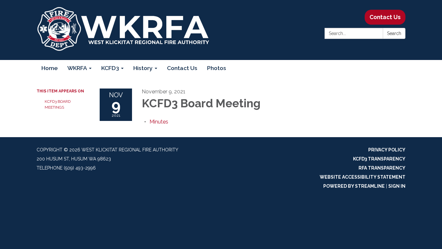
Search (394, 33)
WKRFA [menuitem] (77, 68)
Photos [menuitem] (216, 68)
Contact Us (385, 17)
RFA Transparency (382, 168)
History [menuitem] (143, 68)
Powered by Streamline (354, 186)
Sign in (396, 186)
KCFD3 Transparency (379, 158)
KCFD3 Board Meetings (58, 104)
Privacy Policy (386, 149)
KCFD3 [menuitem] (110, 68)
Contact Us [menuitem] (182, 68)
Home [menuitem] (49, 68)
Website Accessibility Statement (362, 177)
